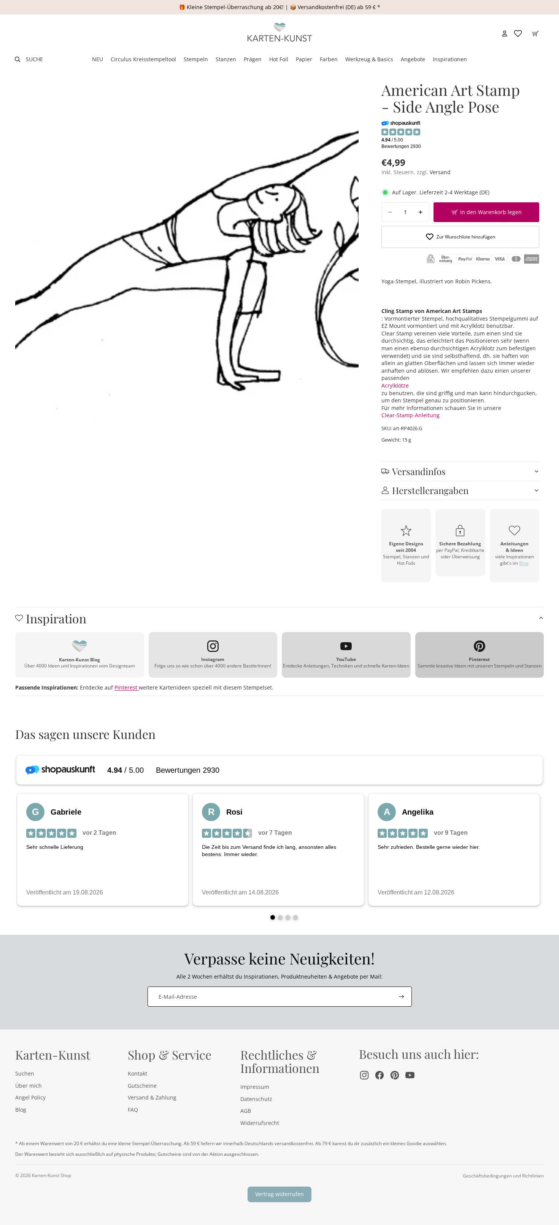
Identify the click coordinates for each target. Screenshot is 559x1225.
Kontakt (137, 1073)
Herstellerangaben (430, 490)
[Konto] (504, 33)
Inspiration (56, 618)
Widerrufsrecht (259, 1122)
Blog (524, 563)
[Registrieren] (401, 997)
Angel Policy (30, 1097)
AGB (245, 1110)
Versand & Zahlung (152, 1097)
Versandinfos (419, 471)
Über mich (28, 1085)
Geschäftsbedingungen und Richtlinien (503, 1176)
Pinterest (126, 687)
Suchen (24, 1073)
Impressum (254, 1086)
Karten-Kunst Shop (51, 1175)
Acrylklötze (395, 385)
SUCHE (34, 59)
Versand (440, 172)
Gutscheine (142, 1085)
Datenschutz (256, 1099)
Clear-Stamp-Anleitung (410, 415)
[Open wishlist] (518, 33)
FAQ (133, 1109)
